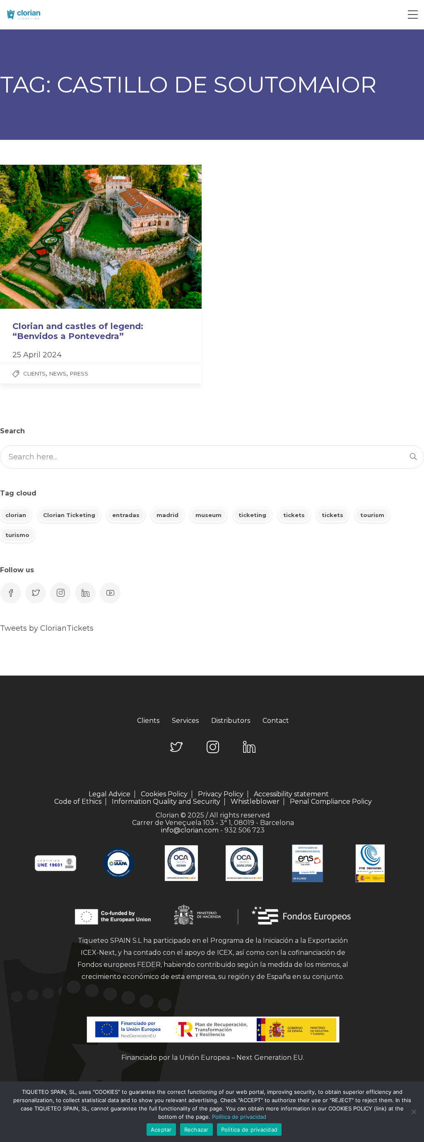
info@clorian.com (190, 830)
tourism (372, 515)
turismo (17, 535)
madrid (167, 515)
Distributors (230, 721)
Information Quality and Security (166, 801)
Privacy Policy (220, 794)
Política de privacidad (239, 1116)
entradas (126, 515)
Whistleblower (255, 801)
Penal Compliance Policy (331, 801)
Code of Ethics (77, 801)
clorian (15, 515)
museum (208, 515)
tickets (294, 515)
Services (185, 721)
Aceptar (161, 1129)
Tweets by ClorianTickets (47, 628)
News (57, 373)
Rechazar (196, 1129)
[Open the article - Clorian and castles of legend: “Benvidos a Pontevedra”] (50, 237)
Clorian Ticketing (69, 515)
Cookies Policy (164, 794)
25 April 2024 (37, 354)
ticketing (252, 515)
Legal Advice (109, 794)
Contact (276, 721)
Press (79, 373)
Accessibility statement (291, 794)
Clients (34, 373)
